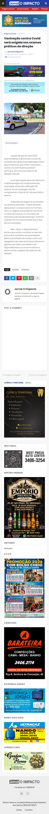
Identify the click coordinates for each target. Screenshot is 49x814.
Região (35, 9)
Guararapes (23, 9)
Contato (29, 810)
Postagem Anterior (12, 375)
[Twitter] (13, 278)
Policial (44, 9)
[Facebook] (7, 278)
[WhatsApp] (25, 278)
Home (19, 810)
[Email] (31, 278)
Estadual (25, 270)
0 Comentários (14, 57)
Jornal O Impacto (25, 289)
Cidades (21, 33)
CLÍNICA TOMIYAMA (13, 382)
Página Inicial (8, 9)
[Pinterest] (19, 278)
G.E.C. (28, 382)
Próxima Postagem (37, 375)
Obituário (8, 548)
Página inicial (10, 33)
